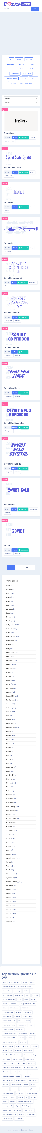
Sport (8, 850)
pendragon (26, 1076)
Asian (8, 605)
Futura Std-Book (8, 1063)
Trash (8, 870)
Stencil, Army (9, 176)
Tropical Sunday (8, 1012)
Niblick (5, 1055)
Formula (17, 1016)
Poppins (35, 1055)
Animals (9, 593)
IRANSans (18, 1050)
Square (8, 854)
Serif (7, 842)
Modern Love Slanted (9, 1033)
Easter (8, 672)
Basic (19, 59)
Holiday (33, 69)
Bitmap (29, 59)
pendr (28, 1021)
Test (15, 137)
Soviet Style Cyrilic (12, 168)
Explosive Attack (21, 1080)
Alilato (32, 982)
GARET (28, 995)
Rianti (33, 1084)
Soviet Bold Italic (12, 388)
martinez (5, 1089)
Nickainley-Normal (9, 999)
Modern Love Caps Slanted (11, 1076)
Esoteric (9, 680)
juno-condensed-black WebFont (13, 1038)
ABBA (4, 982)
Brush (8, 621)
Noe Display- (28, 1050)
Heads (8, 732)
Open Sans (31, 1063)
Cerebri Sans (7, 1110)
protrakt (18, 1012)
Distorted (9, 668)
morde (20, 1097)
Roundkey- (17, 991)
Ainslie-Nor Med (8, 1046)
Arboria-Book (23, 1033)
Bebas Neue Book (15, 1055)
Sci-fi (8, 834)
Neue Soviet (9, 133)
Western (9, 921)
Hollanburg (25, 1106)
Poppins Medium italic (28, 1004)
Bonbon (32, 1033)
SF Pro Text (6, 1072)
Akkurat (21, 1114)
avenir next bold (28, 1110)
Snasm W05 (19, 1029)
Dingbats (11, 64)
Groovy (8, 720)
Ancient (9, 589)
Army (31, 248)
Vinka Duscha (7, 995)
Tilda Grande (14, 1004)
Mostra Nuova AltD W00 (10, 1042)
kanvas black (33, 1080)
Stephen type (19, 995)
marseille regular (8, 1093)
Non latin (27, 73)
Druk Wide (23, 1042)
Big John (5, 1084)
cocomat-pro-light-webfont (29, 1089)
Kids (7, 755)
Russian (7, 286)
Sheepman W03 (32, 1093)
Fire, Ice (9, 692)
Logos (8, 771)
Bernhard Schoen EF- (22, 1046)
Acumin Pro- (7, 991)
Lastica (13, 1097)
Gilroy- (5, 1008)
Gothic (23, 69)
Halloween (10, 724)
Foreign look (11, 69)
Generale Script (7, 1119)
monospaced (7, 1106)
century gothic (27, 1016)
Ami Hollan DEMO (8, 1080)
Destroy (9, 656)
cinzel (14, 1072)
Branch (33, 999)
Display (22, 64)
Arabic (8, 597)
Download (24, 137)
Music (8, 787)
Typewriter (10, 878)
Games (9, 704)
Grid (7, 716)
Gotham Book (20, 1063)
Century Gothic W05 (9, 1021)
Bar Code (9, 609)
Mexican (9, 779)
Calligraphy (10, 625)
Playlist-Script (7, 1016)
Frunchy (12, 1101)
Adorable (34, 1046)
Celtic (8, 633)
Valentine (9, 886)
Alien (8, 585)
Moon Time (30, 1038)
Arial (11, 1050)
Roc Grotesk (22, 1072)
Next (28, 567)
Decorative (10, 653)
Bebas (5, 1004)
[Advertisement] (21, 33)
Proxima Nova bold (9, 1025)
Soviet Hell (9, 202)
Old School (10, 799)
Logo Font (15, 73)
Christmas (10, 641)
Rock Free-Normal (14, 982)
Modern (9, 783)
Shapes (9, 846)
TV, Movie (9, 874)
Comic (8, 645)
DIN (27, 1097)
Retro (8, 815)
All (11, 59)
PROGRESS (25, 1008)
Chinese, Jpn (10, 637)
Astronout (14, 1089)
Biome (26, 999)
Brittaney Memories (9, 987)
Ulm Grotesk (20, 1093)
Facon (20, 999)
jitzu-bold (36, 995)
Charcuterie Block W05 (25, 987)
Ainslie (31, 1025)
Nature (8, 791)
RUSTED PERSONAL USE (9, 1114)
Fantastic (9, 688)
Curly (8, 649)
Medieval (9, 775)
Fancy (32, 64)
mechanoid (28, 1012)
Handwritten (10, 728)
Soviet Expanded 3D (13, 278)
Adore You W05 (16, 1084)
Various (9, 890)
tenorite (26, 1084)
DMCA (32, 1130)
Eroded (8, 676)
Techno (13, 83)
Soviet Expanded (11, 347)
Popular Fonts (11, 78)
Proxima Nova (22, 1025)
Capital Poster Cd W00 (25, 1101)
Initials (8, 747)
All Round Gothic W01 (30, 1067)
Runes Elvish (10, 822)
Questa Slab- (31, 1114)
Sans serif (9, 830)
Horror (7, 210)
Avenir (5, 1050)
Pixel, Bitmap (10, 807)
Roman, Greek (11, 819)
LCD (7, 763)
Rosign (5, 1101)
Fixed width (10, 696)
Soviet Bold (9, 504)
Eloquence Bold (8, 1029)
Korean (8, 759)
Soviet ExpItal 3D (11, 313)
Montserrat (27, 1055)
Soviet (7, 545)
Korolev (20, 1021)
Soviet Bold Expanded (14, 423)
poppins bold (29, 1059)
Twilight (17, 1106)
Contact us (25, 1130)
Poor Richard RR (18, 1059)
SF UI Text (33, 1097)
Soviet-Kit (8, 243)
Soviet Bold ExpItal (12, 464)
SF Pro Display (14, 1008)
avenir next (17, 1110)
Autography (19, 1119)
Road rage (6, 1059)
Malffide (26, 991)
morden (5, 1097)
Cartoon (9, 629)
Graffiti (8, 712)
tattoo (33, 78)
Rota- (25, 982)
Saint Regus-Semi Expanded (12, 1067)
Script (24, 78)
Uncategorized (26, 83)
